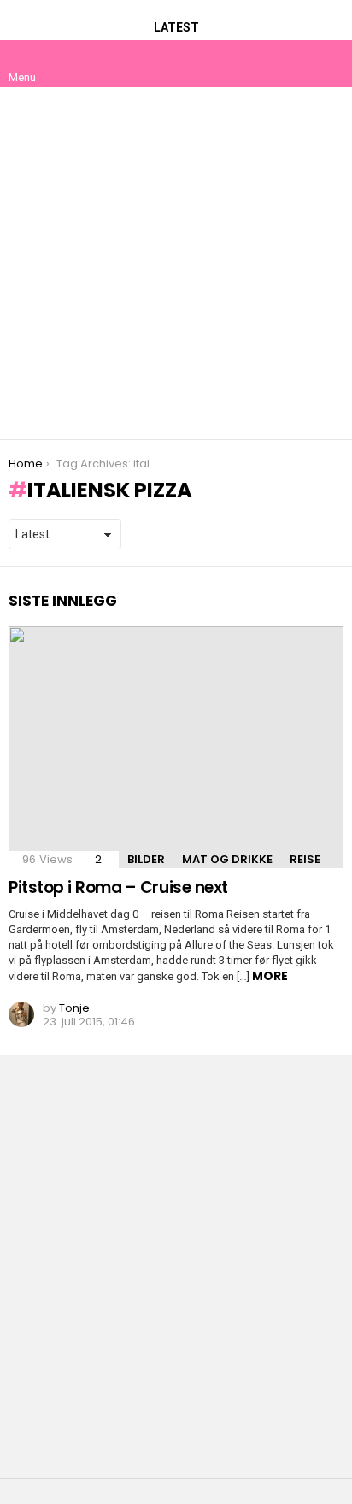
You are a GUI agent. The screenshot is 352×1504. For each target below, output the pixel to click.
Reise (305, 859)
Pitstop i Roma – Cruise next (118, 887)
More (270, 975)
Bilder (146, 859)
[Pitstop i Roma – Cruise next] (176, 747)
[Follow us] (294, 63)
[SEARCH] (329, 63)
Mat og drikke (227, 859)
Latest (176, 27)
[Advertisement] (176, 263)
